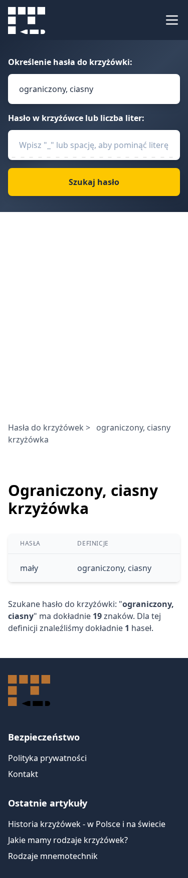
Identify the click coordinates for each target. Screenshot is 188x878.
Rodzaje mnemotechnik (53, 856)
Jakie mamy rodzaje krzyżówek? (68, 840)
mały (29, 568)
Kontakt (23, 774)
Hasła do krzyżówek (46, 427)
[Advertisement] (94, 322)
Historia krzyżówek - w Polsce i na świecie (86, 824)
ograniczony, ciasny (114, 568)
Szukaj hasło (94, 182)
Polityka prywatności (47, 758)
